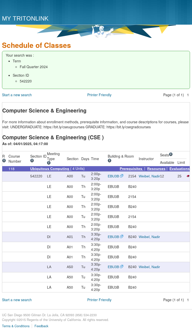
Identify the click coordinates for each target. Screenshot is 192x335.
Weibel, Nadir (149, 176)
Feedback (41, 326)
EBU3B (113, 176)
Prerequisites (131, 169)
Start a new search (17, 94)
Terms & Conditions (16, 326)
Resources (156, 169)
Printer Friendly (99, 94)
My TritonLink (25, 18)
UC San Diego (30, 8)
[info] (5, 161)
